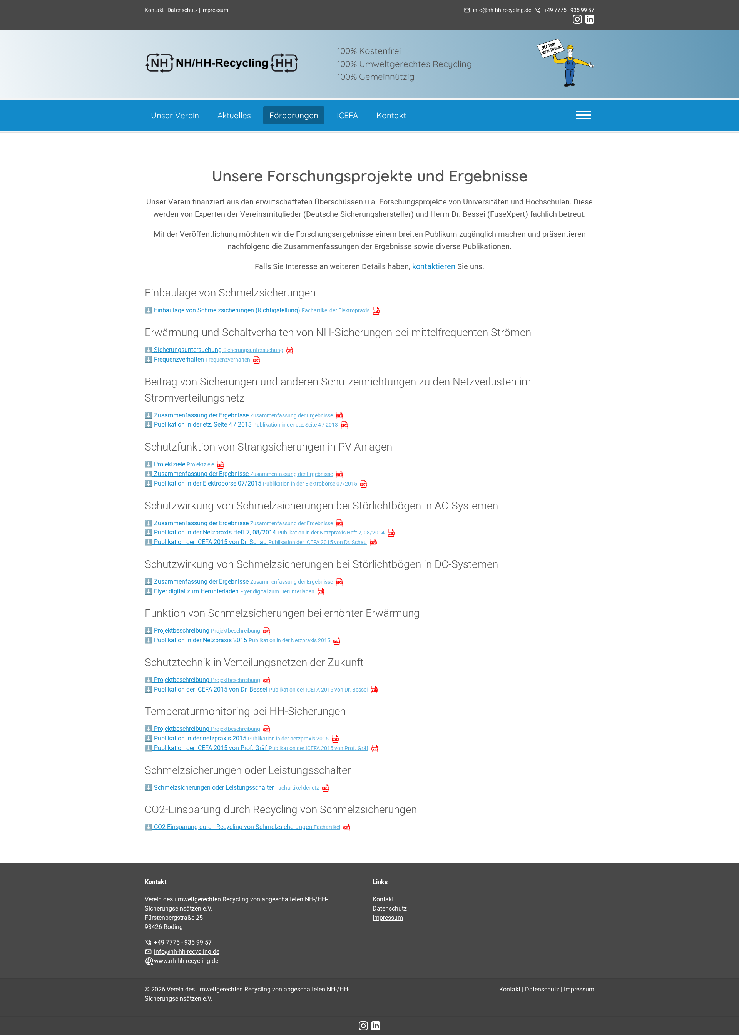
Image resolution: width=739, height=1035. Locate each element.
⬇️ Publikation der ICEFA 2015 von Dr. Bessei (256, 689)
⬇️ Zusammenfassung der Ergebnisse (239, 415)
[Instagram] (577, 19)
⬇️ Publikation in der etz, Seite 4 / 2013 (241, 424)
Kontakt (154, 10)
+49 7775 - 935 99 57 (569, 10)
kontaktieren (433, 266)
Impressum (214, 10)
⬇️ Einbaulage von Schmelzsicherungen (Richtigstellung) (257, 310)
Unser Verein (175, 115)
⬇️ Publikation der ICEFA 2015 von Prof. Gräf (256, 748)
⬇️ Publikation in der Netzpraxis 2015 (237, 640)
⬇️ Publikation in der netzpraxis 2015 (237, 738)
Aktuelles (234, 115)
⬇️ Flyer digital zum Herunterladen (229, 591)
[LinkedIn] (589, 19)
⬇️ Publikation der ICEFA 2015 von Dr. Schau (256, 542)
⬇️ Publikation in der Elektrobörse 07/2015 (251, 483)
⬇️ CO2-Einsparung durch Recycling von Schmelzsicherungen (242, 827)
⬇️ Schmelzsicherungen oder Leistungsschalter (232, 787)
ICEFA (347, 115)
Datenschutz (182, 10)
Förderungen (293, 115)
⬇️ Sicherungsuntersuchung (214, 349)
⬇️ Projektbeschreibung (202, 630)
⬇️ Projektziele (179, 464)
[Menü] (583, 114)
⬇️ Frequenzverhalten (197, 359)
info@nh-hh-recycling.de (502, 10)
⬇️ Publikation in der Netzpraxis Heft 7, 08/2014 (265, 532)
